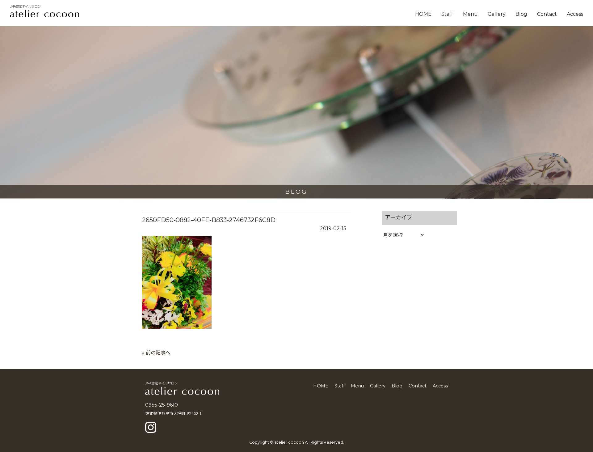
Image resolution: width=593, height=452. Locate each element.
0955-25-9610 (161, 405)
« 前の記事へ (156, 353)
